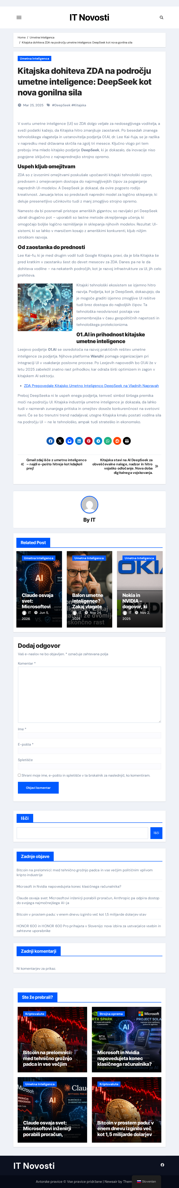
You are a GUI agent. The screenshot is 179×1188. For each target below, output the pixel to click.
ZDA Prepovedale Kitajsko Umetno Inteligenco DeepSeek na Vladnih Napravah (91, 385)
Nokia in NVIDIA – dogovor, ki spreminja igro (138, 603)
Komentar (27, 663)
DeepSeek (63, 105)
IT (93, 520)
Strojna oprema (111, 1014)
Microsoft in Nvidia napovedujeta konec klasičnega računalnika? (69, 886)
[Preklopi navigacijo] (18, 17)
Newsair (111, 1181)
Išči (25, 818)
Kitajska (80, 105)
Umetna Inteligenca (34, 58)
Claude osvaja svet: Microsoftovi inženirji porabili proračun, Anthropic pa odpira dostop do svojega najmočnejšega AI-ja (47, 1137)
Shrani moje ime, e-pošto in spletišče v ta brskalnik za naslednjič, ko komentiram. (86, 775)
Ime (22, 729)
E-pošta (26, 744)
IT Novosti (89, 17)
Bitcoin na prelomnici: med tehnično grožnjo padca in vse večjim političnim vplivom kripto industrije (51, 1064)
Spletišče (25, 760)
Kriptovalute (34, 1014)
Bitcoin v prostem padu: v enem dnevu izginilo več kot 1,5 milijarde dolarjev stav (81, 914)
